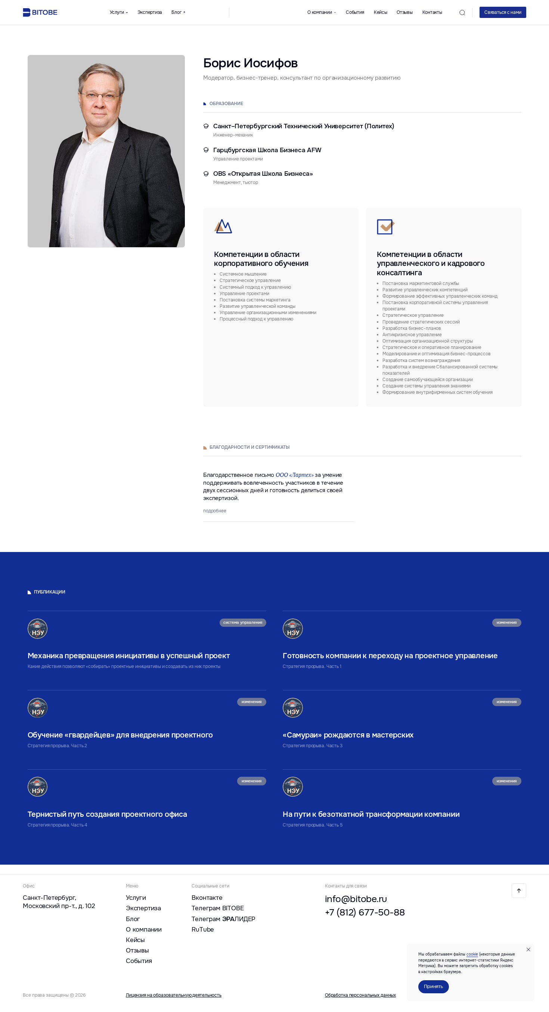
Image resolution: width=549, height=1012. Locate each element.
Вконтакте (207, 897)
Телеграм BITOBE (218, 908)
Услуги (136, 897)
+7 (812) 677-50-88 (365, 912)
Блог (133, 919)
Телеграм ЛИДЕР (223, 919)
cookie (472, 954)
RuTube (203, 929)
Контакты (432, 12)
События (355, 12)
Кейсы (380, 12)
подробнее (214, 511)
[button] (503, 12)
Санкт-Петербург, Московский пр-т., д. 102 (59, 901)
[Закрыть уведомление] (528, 949)
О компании (144, 929)
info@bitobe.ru (356, 899)
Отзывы (405, 12)
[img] (519, 890)
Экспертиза (149, 12)
